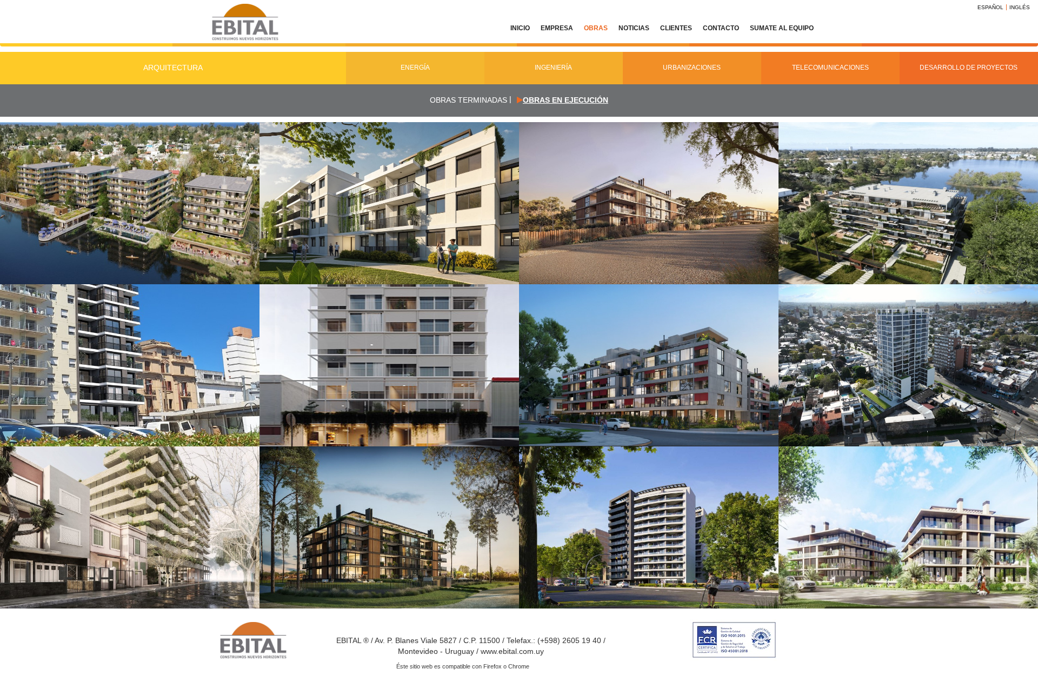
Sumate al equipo (782, 28)
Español (990, 7)
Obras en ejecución (565, 100)
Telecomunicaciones (830, 67)
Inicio (520, 28)
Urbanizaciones (692, 67)
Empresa (557, 28)
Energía (415, 67)
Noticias (633, 28)
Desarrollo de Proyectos (968, 67)
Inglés (1019, 7)
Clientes (676, 28)
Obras (596, 28)
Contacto (721, 28)
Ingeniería (553, 67)
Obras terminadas (468, 100)
